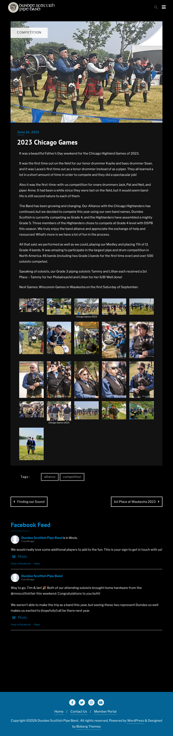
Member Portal (105, 711)
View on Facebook (21, 563)
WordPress (135, 720)
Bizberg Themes (88, 726)
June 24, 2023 (28, 132)
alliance (49, 477)
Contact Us (78, 711)
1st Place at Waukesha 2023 (135, 502)
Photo (22, 556)
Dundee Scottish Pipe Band (41, 538)
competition (72, 477)
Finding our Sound (31, 502)
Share (37, 563)
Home (59, 711)
